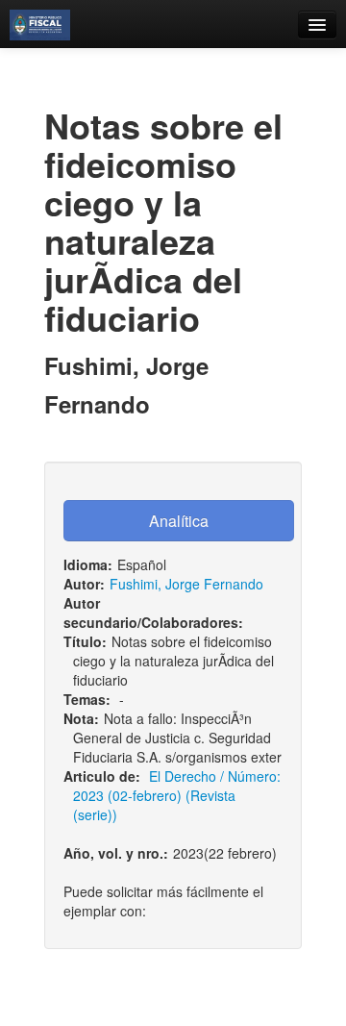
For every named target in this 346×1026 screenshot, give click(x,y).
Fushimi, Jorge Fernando (186, 583)
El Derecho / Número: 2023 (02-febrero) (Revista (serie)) (177, 795)
